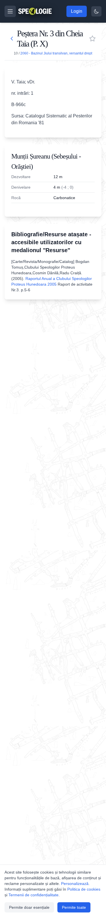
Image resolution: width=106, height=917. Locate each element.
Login (76, 11)
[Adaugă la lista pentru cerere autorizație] (92, 38)
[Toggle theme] (96, 11)
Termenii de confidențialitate (33, 895)
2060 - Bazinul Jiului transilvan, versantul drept (56, 53)
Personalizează (74, 883)
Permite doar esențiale (29, 907)
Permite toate (74, 907)
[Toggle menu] (10, 11)
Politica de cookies (83, 889)
